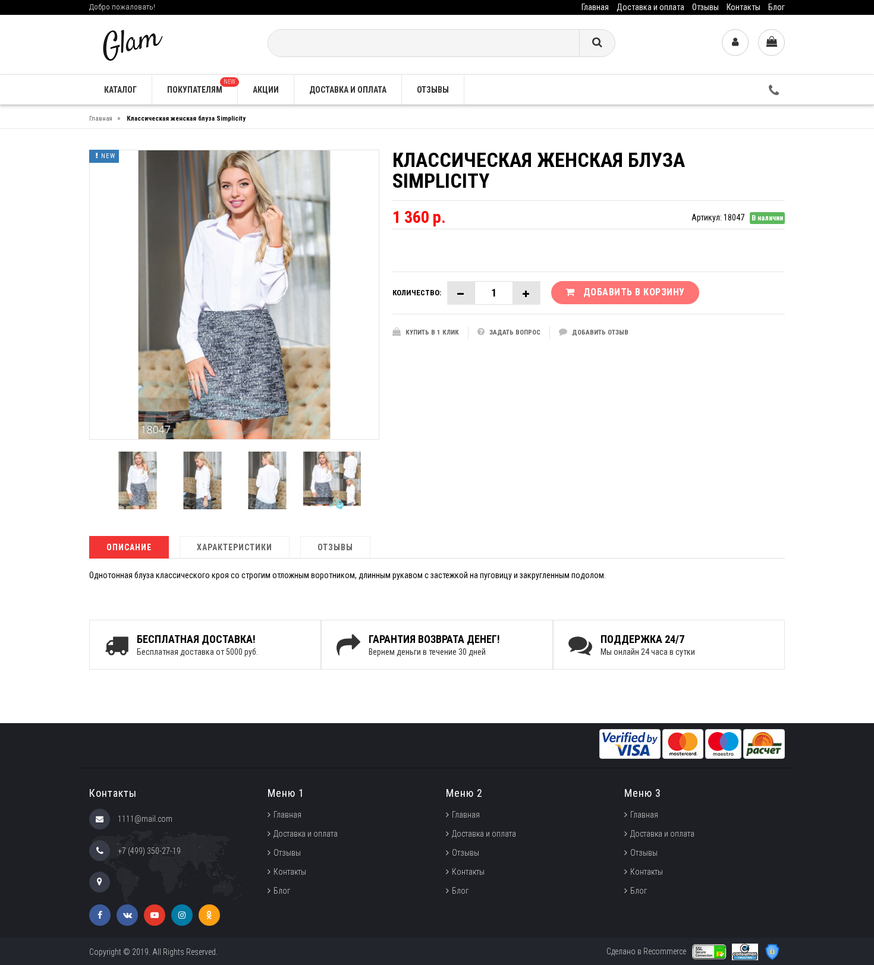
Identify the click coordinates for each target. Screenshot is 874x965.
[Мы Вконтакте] (127, 915)
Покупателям (201, 86)
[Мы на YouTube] (154, 915)
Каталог (120, 89)
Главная (595, 7)
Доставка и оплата (650, 7)
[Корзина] (771, 42)
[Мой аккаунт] (735, 42)
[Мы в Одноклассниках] (209, 915)
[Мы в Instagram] (182, 915)
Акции (266, 89)
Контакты (743, 7)
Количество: (416, 292)
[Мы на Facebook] (100, 915)
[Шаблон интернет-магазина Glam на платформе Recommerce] (131, 43)
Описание (129, 547)
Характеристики (234, 547)
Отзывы (705, 7)
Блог (776, 7)
